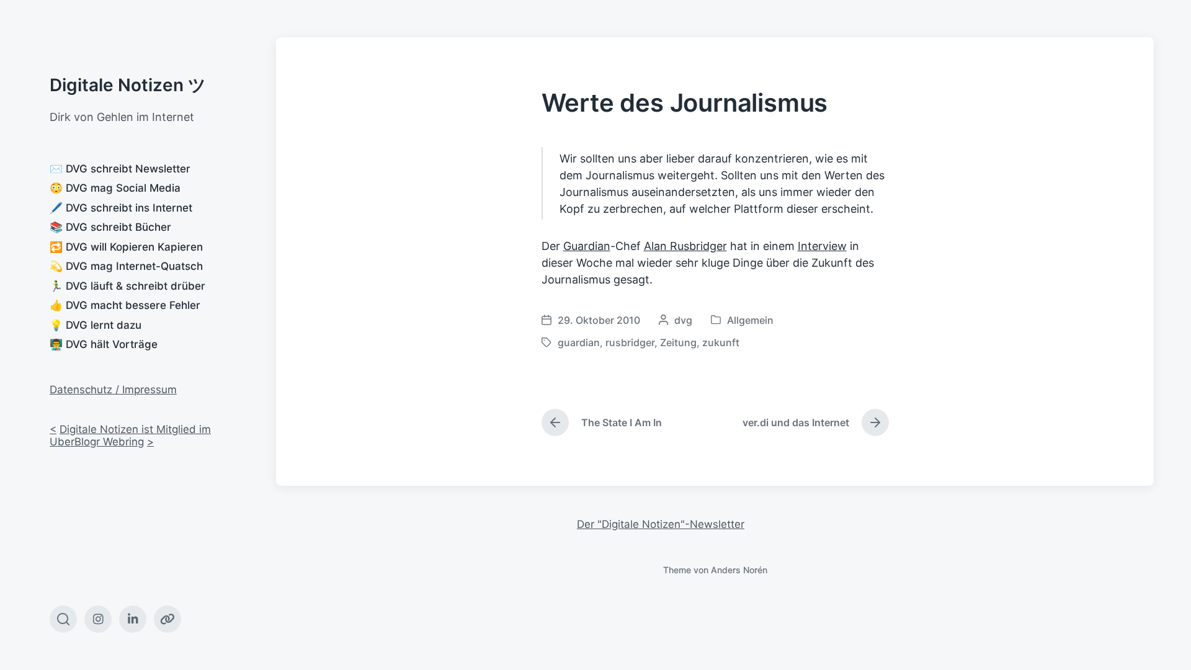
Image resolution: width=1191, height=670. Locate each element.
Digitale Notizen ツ (128, 85)
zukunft (720, 342)
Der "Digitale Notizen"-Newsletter (660, 524)
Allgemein (750, 320)
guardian (579, 342)
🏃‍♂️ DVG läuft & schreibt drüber (127, 286)
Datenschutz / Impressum (113, 389)
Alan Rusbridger (685, 245)
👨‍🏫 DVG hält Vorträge (104, 344)
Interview (822, 245)
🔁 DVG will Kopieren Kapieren (126, 247)
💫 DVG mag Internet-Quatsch (126, 266)
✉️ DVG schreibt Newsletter (120, 169)
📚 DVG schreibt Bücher (110, 227)
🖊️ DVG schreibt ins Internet (121, 208)
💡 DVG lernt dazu (95, 325)
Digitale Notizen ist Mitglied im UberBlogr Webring (130, 435)
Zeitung (678, 342)
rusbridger (629, 342)
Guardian (586, 245)
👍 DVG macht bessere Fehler (125, 305)
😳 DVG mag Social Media (115, 188)
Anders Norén (739, 570)
